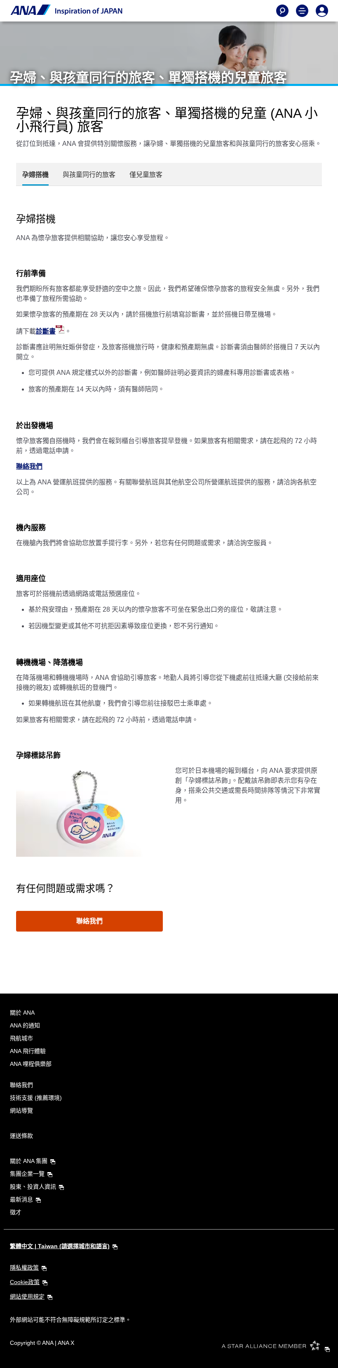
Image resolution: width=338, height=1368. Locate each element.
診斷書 (46, 331)
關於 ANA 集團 (28, 1161)
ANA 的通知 (25, 1025)
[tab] (35, 175)
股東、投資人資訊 (33, 1186)
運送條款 (21, 1135)
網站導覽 (21, 1110)
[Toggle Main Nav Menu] (302, 11)
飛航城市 (21, 1038)
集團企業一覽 (27, 1173)
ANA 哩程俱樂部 (31, 1064)
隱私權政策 (24, 1267)
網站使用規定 (27, 1296)
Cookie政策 (25, 1282)
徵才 (15, 1212)
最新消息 (21, 1199)
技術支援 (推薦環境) (36, 1097)
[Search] (282, 11)
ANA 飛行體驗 (28, 1051)
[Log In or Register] (322, 11)
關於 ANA (22, 1012)
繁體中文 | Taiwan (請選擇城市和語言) (60, 1246)
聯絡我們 (29, 466)
